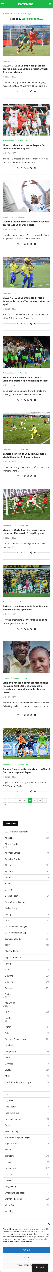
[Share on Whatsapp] (28, 91)
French (27, 1026)
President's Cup (27, 1113)
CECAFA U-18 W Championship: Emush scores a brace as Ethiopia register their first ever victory (25, 69)
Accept (26, 1249)
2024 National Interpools (27, 831)
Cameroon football (27, 939)
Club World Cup (27, 951)
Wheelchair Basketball (27, 1192)
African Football (12, 844)
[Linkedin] (35, 12)
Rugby (27, 1125)
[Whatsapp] (48, 12)
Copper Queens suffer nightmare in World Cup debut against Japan (26, 770)
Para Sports (27, 1106)
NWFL (27, 1094)
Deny (26, 1257)
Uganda (27, 1162)
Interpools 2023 (27, 1051)
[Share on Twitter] (25, 91)
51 (25, 800)
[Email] (41, 12)
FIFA (27, 1012)
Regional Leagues (27, 1119)
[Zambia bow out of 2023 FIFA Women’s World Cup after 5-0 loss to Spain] (26, 428)
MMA (27, 1076)
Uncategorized (27, 1168)
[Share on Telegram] (31, 91)
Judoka (27, 1057)
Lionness (27, 1063)
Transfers (27, 1156)
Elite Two (27, 982)
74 (5, 804)
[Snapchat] (45, 12)
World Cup (27, 1205)
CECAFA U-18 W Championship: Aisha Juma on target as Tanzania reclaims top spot (26, 301)
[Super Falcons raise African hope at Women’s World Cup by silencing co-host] (26, 352)
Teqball (27, 1149)
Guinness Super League (27, 1039)
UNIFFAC (27, 1174)
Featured (9, 994)
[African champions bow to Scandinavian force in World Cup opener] (26, 581)
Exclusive (27, 988)
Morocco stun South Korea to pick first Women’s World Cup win (24, 147)
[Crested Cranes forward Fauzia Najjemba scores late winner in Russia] (26, 196)
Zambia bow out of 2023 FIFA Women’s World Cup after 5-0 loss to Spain (24, 455)
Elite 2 (27, 969)
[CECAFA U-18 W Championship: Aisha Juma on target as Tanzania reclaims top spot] (26, 272)
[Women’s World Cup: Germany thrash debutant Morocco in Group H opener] (26, 504)
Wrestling (27, 1211)
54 (40, 800)
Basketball (27, 889)
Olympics (27, 1100)
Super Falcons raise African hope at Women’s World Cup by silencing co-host (25, 379)
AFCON (27, 838)
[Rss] (51, 12)
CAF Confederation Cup (27, 932)
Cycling (27, 963)
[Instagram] (32, 12)
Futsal (27, 1033)
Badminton (27, 883)
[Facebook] (25, 12)
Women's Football (27, 1198)
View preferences (26, 1265)
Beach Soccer (27, 895)
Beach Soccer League (27, 902)
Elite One (27, 975)
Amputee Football (27, 859)
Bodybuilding (27, 908)
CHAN (27, 945)
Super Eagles (27, 1143)
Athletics (27, 871)
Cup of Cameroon (27, 957)
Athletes (27, 865)
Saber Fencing (27, 1131)
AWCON (27, 877)
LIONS (27, 1069)
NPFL (27, 1088)
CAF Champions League (27, 926)
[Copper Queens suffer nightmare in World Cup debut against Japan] (26, 743)
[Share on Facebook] (21, 91)
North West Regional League (27, 1082)
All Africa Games (27, 852)
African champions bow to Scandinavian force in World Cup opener (25, 608)
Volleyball (27, 1180)
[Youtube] (38, 12)
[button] (48, 1223)
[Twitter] (28, 12)
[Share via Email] (35, 91)
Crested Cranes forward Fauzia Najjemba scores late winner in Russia (26, 223)
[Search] (50, 4)
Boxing (27, 914)
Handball (27, 1045)
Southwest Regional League (27, 1137)
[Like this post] (18, 91)
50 (20, 800)
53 (35, 800)
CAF (27, 920)
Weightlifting (27, 1186)
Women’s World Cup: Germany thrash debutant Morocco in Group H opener (24, 531)
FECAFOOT (10, 1003)
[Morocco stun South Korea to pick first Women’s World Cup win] (26, 120)
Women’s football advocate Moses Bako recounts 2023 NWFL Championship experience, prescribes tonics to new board (25, 687)
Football (8, 1018)
